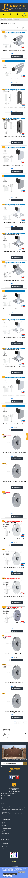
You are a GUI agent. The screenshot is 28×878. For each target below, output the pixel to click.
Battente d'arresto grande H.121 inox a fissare (14, 222)
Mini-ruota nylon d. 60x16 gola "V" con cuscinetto (14, 510)
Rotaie (4, 735)
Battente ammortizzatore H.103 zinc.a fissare (14, 50)
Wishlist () (4, 2)
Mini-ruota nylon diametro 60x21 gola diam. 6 (14, 625)
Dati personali (5, 845)
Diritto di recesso (14, 866)
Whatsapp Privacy (5, 833)
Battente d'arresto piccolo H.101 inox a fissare (14, 337)
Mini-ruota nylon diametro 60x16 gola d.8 (14, 596)
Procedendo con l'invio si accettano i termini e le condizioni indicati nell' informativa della (14, 766)
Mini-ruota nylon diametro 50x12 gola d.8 (14, 567)
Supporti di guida (6, 734)
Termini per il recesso (6, 828)
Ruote (4, 732)
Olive (4, 733)
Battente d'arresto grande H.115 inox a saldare (14, 165)
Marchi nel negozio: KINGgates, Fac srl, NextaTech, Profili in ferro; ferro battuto (14, 811)
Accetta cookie (7, 876)
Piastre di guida (6, 737)
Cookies (17, 0)
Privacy (3, 830)
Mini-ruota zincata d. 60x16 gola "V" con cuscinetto (14, 712)
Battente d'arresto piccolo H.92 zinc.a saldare (14, 423)
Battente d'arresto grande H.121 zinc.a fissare (14, 251)
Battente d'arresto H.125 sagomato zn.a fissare (14, 280)
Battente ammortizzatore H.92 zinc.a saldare (14, 78)
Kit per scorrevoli (6, 730)
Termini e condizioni (6, 827)
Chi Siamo (4, 822)
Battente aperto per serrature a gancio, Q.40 (14, 107)
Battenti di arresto (6, 729)
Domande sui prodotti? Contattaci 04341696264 (12, 813)
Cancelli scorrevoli (7, 727)
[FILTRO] (27, 439)
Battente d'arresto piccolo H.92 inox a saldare (14, 395)
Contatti (21, 0)
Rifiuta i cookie (22, 872)
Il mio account (5, 843)
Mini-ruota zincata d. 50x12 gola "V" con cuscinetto (14, 683)
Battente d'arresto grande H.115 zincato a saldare (14, 194)
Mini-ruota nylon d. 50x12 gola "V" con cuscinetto (14, 481)
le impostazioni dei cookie (9, 874)
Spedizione (4, 823)
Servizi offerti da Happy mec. (10, 0)
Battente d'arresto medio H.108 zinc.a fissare (14, 308)
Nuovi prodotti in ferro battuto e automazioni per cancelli (13, 807)
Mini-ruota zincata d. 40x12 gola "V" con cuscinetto (14, 654)
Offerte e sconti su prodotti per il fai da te (10, 806)
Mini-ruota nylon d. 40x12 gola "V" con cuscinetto (14, 452)
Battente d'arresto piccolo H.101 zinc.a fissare (14, 366)
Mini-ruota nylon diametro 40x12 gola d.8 (14, 538)
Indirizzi (3, 848)
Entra (3, 841)
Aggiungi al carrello (17, 56)
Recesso (4, 825)
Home (2, 0)
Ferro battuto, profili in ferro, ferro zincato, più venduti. (13, 809)
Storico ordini (4, 846)
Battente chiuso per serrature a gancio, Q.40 (14, 136)
